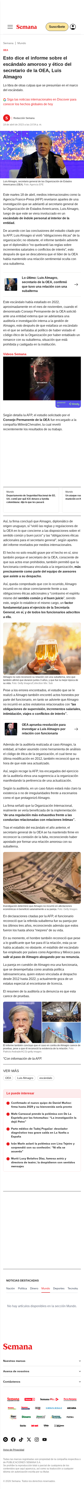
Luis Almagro (25, 1077)
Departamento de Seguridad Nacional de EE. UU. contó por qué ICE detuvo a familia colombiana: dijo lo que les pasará (31, 499)
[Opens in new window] (13, 1439)
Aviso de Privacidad (17, 1449)
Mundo (21, 43)
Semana (8, 43)
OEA (8, 1077)
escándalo (45, 1077)
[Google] (5, 1439)
